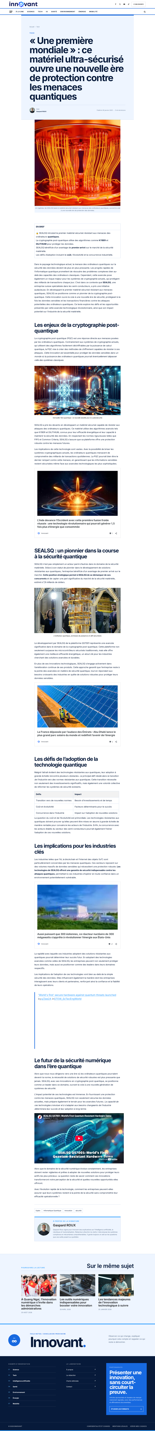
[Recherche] (144, 11)
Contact (81, 1387)
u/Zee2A (46, 998)
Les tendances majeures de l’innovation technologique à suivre (114, 1302)
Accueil (32, 27)
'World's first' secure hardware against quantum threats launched (77, 994)
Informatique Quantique (52, 1211)
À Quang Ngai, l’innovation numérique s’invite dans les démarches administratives (38, 1304)
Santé (54, 11)
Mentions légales (120, 1426)
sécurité (78, 1211)
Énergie (82, 11)
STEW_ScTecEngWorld (67, 998)
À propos (81, 1370)
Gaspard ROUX (64, 1225)
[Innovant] (23, 4)
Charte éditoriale (81, 1381)
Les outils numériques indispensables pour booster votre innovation (76, 1302)
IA (47, 11)
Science (31, 11)
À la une (20, 11)
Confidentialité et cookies (98, 1426)
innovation (68, 1211)
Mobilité (93, 11)
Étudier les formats (126, 1409)
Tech (40, 11)
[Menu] (10, 11)
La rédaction (81, 1375)
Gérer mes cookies (138, 1426)
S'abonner (139, 4)
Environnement (67, 11)
